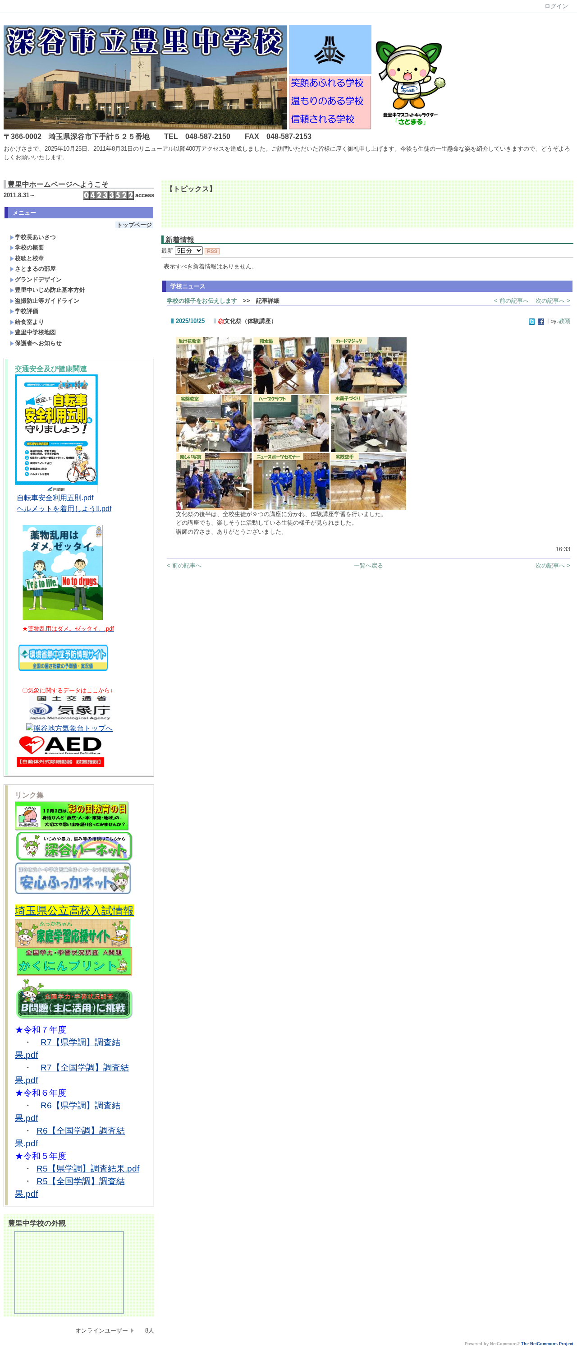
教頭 (564, 321)
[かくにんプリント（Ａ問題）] (74, 974)
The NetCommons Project (547, 1344)
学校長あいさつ (35, 237)
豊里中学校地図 (35, 332)
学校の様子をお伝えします (202, 300)
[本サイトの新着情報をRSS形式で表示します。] (212, 250)
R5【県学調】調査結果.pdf (88, 1168)
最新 (168, 250)
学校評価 (26, 311)
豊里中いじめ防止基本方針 (50, 289)
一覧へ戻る (368, 565)
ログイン (556, 6)
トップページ (134, 224)
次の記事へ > (553, 300)
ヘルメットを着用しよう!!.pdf (64, 508)
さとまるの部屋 (35, 268)
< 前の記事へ (511, 300)
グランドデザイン (38, 279)
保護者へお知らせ (38, 343)
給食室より (29, 321)
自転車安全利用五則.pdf (55, 498)
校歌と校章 (29, 258)
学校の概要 (29, 247)
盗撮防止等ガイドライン (47, 300)
